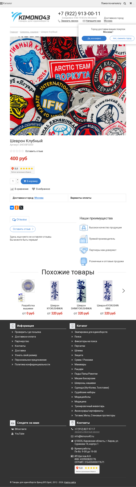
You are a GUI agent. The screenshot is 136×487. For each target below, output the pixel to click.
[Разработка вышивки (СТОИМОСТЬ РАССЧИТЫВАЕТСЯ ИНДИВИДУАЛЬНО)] (28, 290)
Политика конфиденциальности (32, 364)
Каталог (7, 3)
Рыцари (79, 369)
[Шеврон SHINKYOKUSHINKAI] (81, 290)
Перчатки (80, 346)
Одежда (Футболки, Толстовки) (92, 387)
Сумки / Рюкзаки (84, 360)
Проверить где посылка (28, 332)
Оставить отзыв (34, 151)
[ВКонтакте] (12, 208)
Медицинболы (83, 397)
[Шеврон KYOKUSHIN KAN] (107, 290)
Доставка (20, 350)
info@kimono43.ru (84, 436)
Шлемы (79, 350)
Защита (79, 355)
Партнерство (22, 341)
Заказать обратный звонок (87, 432)
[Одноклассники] (17, 208)
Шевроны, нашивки (85, 383)
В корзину (32, 181)
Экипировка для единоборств (91, 332)
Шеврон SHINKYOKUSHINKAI (81, 307)
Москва (108, 21)
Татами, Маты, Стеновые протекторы (95, 415)
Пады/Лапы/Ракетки (86, 373)
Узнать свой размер (26, 355)
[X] (21, 208)
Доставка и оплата (25, 336)
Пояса (78, 336)
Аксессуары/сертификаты (89, 411)
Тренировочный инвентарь (89, 406)
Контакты (20, 346)
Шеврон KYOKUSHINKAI (55, 307)
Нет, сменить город (122, 38)
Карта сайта (70, 482)
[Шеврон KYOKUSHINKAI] (54, 290)
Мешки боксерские (85, 378)
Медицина (80, 401)
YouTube (19, 433)
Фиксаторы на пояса (86, 341)
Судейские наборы (85, 392)
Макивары (80, 364)
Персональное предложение (31, 360)
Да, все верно (94, 38)
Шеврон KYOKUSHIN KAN (108, 307)
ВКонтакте (21, 429)
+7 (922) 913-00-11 (79, 13)
